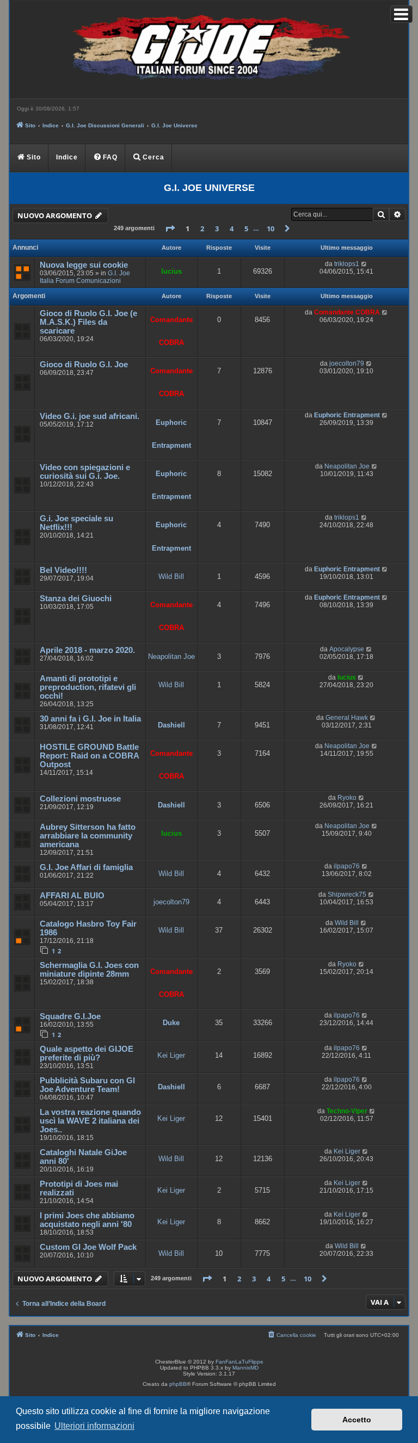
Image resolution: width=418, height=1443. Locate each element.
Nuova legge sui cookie (84, 265)
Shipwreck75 (347, 894)
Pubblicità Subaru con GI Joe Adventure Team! (87, 1085)
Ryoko (346, 797)
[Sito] (209, 49)
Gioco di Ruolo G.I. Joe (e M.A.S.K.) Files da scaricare (88, 322)
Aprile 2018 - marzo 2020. (87, 650)
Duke (171, 1023)
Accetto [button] (356, 1419)
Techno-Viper (347, 1111)
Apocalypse (346, 649)
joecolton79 (346, 363)
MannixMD (245, 1368)
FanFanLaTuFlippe (239, 1362)
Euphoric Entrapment (347, 415)
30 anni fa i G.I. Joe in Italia (90, 718)
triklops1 (346, 264)
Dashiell (171, 725)
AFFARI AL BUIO (72, 895)
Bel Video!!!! (63, 570)
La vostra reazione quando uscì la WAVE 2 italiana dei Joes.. (90, 1121)
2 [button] (202, 228)
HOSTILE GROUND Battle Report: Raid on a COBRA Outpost (89, 756)
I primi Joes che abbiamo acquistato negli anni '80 (87, 1220)
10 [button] (270, 228)
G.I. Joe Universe (209, 187)
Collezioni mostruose (80, 798)
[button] (170, 228)
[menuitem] (105, 158)
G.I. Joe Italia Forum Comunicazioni (85, 277)
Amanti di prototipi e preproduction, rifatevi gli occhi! (88, 687)
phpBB (178, 1384)
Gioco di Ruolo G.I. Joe (84, 364)
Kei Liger (171, 1055)
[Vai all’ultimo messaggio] (364, 264)
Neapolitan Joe (347, 466)
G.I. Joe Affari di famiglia (86, 867)
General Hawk (346, 717)
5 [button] (246, 228)
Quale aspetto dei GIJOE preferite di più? (86, 1053)
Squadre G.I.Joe (70, 1016)
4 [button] (231, 228)
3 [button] (217, 228)
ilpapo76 (347, 866)
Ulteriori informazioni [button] (94, 1425)
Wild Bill (171, 576)
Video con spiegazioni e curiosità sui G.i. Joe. (85, 471)
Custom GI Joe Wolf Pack (88, 1247)
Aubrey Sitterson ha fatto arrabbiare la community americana (88, 836)
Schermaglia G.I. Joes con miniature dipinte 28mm (89, 969)
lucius (171, 271)
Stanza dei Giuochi (76, 598)
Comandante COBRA (347, 312)
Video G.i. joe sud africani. (89, 416)
